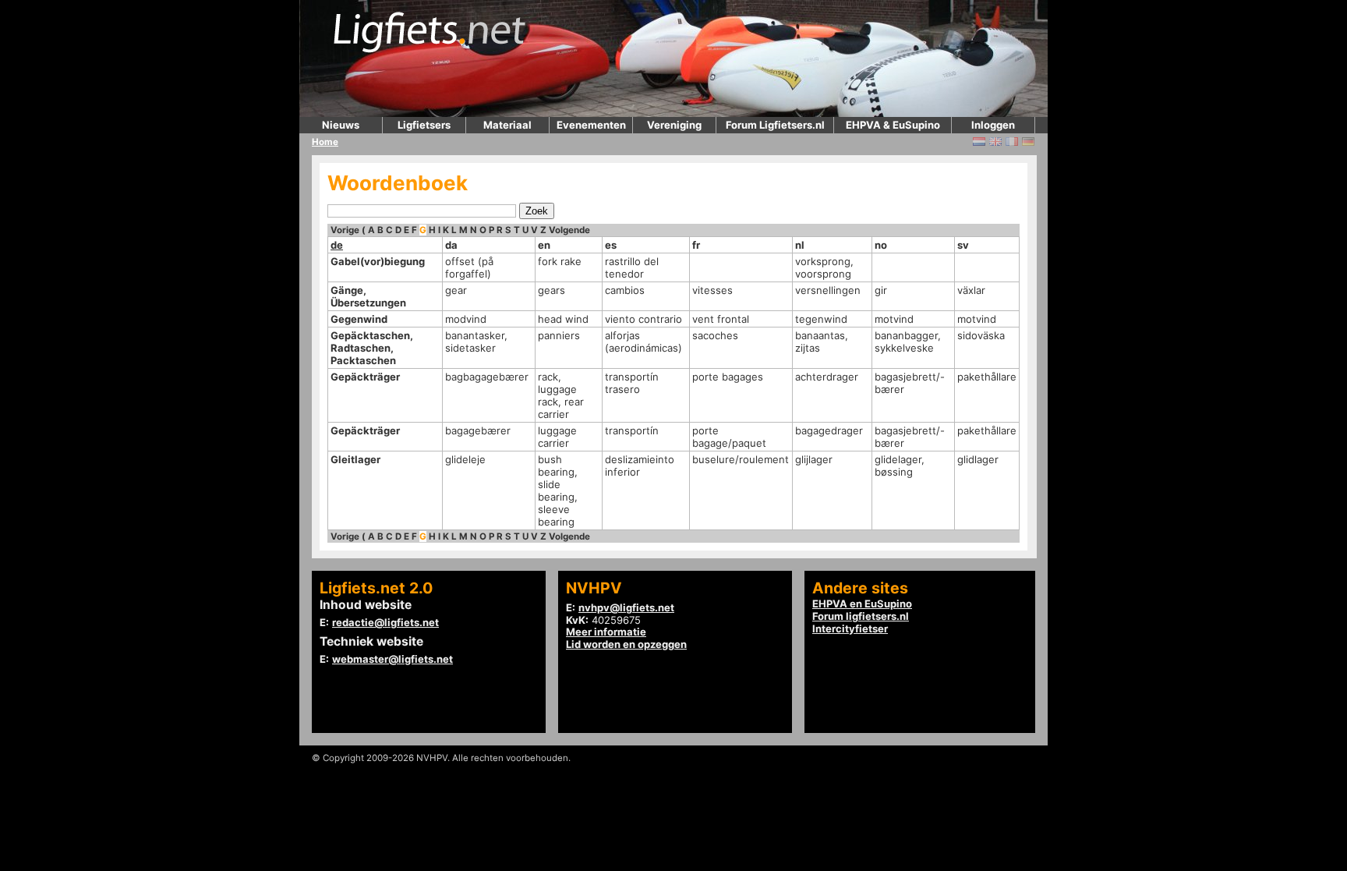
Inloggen (993, 125)
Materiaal (507, 125)
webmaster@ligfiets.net (392, 659)
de (337, 245)
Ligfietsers (424, 125)
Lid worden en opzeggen (626, 644)
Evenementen (591, 125)
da (451, 245)
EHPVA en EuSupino (862, 603)
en (544, 245)
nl (799, 245)
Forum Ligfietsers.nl (775, 125)
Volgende (569, 230)
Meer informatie (606, 631)
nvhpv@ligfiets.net (626, 607)
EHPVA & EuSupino (893, 125)
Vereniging (674, 125)
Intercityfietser (850, 628)
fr (696, 245)
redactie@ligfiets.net (385, 622)
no (881, 245)
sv (963, 245)
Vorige (345, 230)
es (611, 245)
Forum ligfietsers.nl (860, 616)
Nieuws (340, 125)
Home (325, 141)
